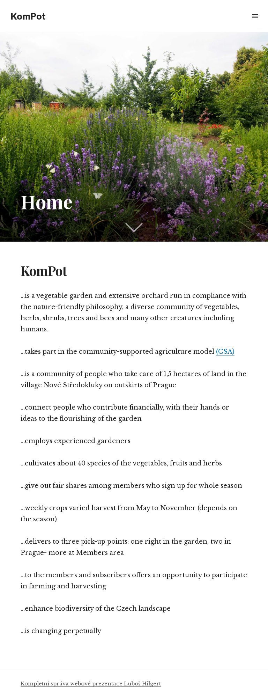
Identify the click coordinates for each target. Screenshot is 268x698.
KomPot (28, 16)
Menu (255, 23)
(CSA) (225, 351)
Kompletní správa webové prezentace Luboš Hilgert (91, 683)
